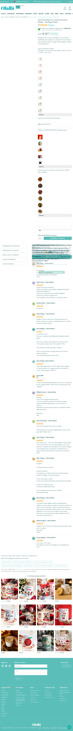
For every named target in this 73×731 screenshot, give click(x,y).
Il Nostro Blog (48, 692)
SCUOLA (3, 14)
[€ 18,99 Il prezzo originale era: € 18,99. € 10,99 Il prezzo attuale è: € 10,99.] (45, 589)
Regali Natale (12, 17)
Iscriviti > (19, 678)
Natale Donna (6, 562)
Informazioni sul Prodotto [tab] (11, 246)
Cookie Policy (54, 728)
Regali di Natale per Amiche (22, 562)
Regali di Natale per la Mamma (11, 566)
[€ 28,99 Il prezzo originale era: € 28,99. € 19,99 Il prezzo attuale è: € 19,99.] (9, 589)
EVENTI (62, 14)
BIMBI (56, 14)
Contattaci (32, 697)
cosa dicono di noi (19, 569)
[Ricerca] (18, 7)
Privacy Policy (46, 728)
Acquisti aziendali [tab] (8, 264)
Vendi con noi (62, 698)
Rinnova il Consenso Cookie (64, 728)
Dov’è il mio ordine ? (34, 690)
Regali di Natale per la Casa (43, 562)
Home (2, 17)
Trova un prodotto (34, 702)
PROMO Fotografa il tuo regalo (65, 693)
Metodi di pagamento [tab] (9, 259)
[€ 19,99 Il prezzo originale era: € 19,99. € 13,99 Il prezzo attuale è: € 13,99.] (27, 589)
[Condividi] (33, 21)
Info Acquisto (19, 687)
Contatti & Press (48, 697)
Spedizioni (18, 690)
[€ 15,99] (63, 589)
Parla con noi (66, 666)
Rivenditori (62, 696)
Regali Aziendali (19, 703)
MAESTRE (41, 14)
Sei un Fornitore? (63, 700)
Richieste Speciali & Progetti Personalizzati (21, 700)
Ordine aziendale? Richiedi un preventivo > (47, 235)
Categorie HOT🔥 (6, 687)
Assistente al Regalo (34, 695)
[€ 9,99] (45, 640)
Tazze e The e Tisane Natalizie (22, 17)
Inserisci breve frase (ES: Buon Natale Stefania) (49, 118)
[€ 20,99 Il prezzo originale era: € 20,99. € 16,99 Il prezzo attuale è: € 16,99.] (63, 614)
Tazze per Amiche (61, 566)
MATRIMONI (28, 14)
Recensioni (18, 705)
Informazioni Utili (50, 687)
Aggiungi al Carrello (58, 238)
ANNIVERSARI (20, 14)
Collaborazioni (63, 687)
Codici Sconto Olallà (20, 697)
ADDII (52, 14)
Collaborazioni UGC (64, 690)
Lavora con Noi (48, 695)
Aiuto (32, 687)
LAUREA (47, 14)
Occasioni (7, 17)
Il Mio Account (33, 699)
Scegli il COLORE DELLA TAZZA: (46, 49)
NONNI (35, 14)
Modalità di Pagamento (21, 695)
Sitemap (39, 728)
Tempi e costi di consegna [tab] (11, 255)
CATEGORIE (68, 14)
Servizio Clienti (33, 692)
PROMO (3, 715)
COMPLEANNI (11, 14)
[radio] (55, 59)
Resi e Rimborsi (19, 692)
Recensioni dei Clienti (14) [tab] (11, 250)
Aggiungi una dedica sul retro (44, 124)
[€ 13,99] (27, 640)
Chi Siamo (47, 690)
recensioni (51, 25)
